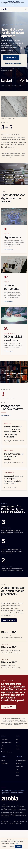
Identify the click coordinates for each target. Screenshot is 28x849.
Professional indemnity (6, 752)
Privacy (17, 769)
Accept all (18, 846)
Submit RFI (11, 57)
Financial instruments (6, 742)
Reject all (12, 846)
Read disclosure (14, 5)
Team (17, 742)
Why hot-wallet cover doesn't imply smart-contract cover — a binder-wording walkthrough (13, 431)
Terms (17, 772)
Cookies (17, 775)
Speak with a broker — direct (9, 69)
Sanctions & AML (20, 766)
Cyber (2, 748)
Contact (17, 748)
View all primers (5, 415)
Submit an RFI (8, 707)
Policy (16, 843)
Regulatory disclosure (21, 760)
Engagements (4, 763)
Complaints (18, 763)
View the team (9, 620)
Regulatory (18, 745)
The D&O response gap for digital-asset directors (14, 456)
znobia (4, 9)
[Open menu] (25, 9)
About (17, 739)
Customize (4, 846)
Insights (3, 760)
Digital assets (4, 739)
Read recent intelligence (13, 63)
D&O (2, 745)
